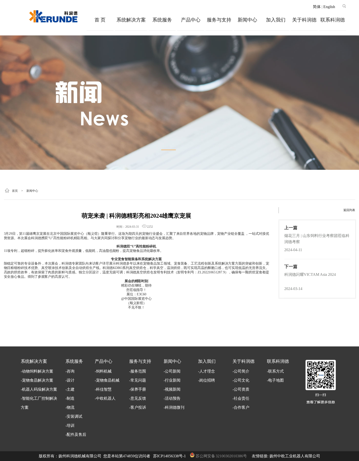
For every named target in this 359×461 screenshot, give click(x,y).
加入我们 (275, 19)
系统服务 (162, 19)
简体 (317, 7)
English (329, 7)
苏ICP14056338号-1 (169, 456)
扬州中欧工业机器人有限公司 (294, 456)
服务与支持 (219, 19)
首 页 (100, 19)
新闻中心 (247, 19)
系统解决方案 (131, 19)
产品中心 (191, 19)
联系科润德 (332, 19)
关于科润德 (304, 19)
